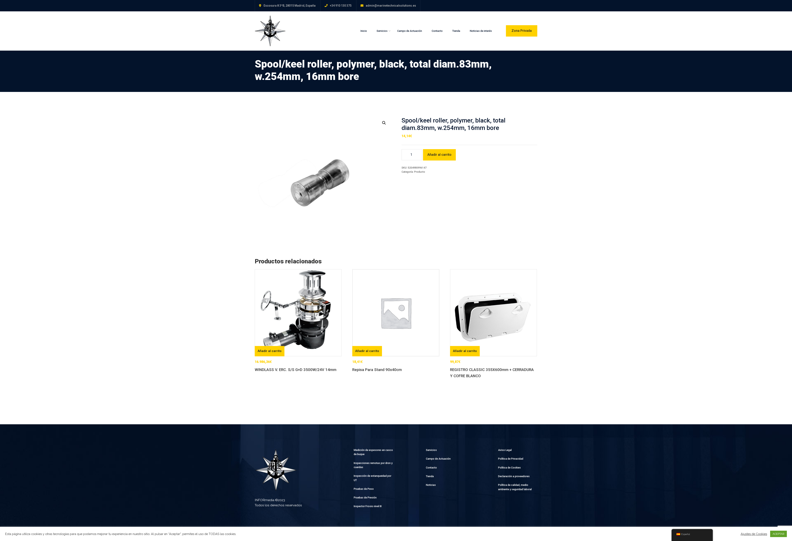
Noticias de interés (481, 30)
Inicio (364, 30)
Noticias (431, 484)
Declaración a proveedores (514, 476)
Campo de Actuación (409, 30)
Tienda (456, 30)
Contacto (437, 30)
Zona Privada (522, 31)
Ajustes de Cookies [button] (754, 534)
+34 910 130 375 (340, 5)
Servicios (382, 30)
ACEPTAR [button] (778, 533)
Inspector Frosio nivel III (368, 506)
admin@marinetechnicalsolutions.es (391, 5)
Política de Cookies (509, 467)
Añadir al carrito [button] (270, 351)
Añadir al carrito (439, 155)
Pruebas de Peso (364, 488)
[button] (384, 123)
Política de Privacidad (510, 458)
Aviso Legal (505, 450)
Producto (419, 171)
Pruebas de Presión (365, 497)
